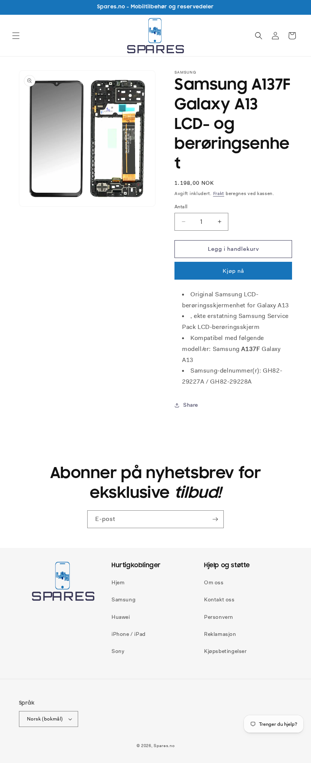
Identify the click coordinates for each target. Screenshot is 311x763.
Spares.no (164, 745)
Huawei (121, 617)
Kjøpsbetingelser (225, 651)
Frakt (219, 193)
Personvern (218, 617)
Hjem (118, 582)
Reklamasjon (220, 634)
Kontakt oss (219, 599)
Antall (180, 206)
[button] (16, 35)
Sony (118, 651)
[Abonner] (215, 519)
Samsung (123, 599)
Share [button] (190, 404)
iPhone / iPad (129, 634)
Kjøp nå (233, 271)
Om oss (214, 582)
